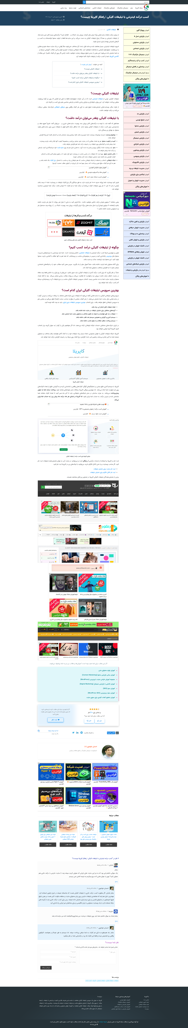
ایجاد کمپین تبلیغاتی (144, 1002)
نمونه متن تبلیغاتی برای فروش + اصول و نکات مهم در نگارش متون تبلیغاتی (48, 837)
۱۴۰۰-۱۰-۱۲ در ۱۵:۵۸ (102, 865)
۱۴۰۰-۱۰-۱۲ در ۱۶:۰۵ (91, 888)
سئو (132, 8)
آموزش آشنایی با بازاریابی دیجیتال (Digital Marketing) (97, 684)
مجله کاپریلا (139, 8)
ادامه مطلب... (108, 845)
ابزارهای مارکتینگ (109, 8)
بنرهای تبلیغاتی (59, 107)
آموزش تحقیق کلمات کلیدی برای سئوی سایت (100, 697)
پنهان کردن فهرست (86, 65)
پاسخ (116, 881)
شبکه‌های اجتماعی (84, 8)
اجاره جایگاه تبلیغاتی (144, 1004)
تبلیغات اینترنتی (97, 99)
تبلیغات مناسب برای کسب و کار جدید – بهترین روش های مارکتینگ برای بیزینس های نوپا (88, 837)
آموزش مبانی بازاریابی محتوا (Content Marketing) (98, 675)
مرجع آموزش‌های (137, 72)
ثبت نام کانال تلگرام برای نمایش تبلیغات (102, 472)
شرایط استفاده (103, 1022)
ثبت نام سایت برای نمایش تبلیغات (104, 469)
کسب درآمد (88, 980)
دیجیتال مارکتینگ (122, 8)
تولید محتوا (72, 8)
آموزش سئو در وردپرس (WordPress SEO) (101, 693)
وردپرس (109, 256)
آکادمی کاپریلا (114, 56)
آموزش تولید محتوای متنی (107, 670)
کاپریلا (53, 2)
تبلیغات (48, 2)
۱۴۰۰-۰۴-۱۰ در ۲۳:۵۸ (101, 911)
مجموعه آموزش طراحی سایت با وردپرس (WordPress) (97, 679)
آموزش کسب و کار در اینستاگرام (122, 1007)
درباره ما (147, 1009)
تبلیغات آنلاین (97, 8)
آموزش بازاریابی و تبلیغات (123, 1004)
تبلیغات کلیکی (109, 980)
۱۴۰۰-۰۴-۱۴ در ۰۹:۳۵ (91, 928)
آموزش (142, 30)
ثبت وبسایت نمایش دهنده (142, 1007)
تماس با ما (41, 2)
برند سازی (64, 8)
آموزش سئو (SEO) (109, 688)
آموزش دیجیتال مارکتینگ (124, 1002)
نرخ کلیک (53, 160)
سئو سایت (60, 147)
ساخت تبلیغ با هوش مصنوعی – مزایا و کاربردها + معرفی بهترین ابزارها (108, 837)
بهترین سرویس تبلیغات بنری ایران (74, 302)
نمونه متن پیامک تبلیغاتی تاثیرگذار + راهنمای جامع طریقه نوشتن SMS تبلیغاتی (68, 837)
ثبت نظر (54, 720)
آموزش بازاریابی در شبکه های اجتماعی (120, 1009)
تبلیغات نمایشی (84, 253)
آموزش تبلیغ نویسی (125, 1000)
